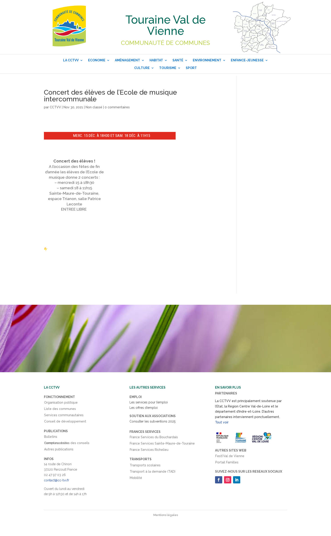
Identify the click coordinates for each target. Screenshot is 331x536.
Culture (142, 68)
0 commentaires (117, 107)
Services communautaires (64, 416)
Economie (96, 60)
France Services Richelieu (149, 450)
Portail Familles (226, 463)
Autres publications (58, 450)
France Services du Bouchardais (154, 438)
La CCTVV (71, 60)
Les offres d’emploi (143, 407)
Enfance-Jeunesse (247, 60)
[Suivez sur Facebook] (218, 479)
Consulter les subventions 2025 (152, 421)
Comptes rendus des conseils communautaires (66, 444)
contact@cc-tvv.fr (56, 480)
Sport (191, 68)
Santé (177, 60)
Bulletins (50, 437)
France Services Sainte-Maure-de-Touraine (162, 444)
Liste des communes (60, 410)
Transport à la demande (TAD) (152, 472)
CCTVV (55, 107)
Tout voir (222, 422)
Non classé (94, 107)
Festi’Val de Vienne (229, 457)
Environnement (207, 60)
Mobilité (136, 479)
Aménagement (127, 60)
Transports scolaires (145, 466)
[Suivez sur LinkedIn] (236, 479)
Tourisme (167, 68)
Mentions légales (165, 515)
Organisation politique (61, 403)
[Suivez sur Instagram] (227, 479)
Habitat (156, 60)
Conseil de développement (65, 422)
